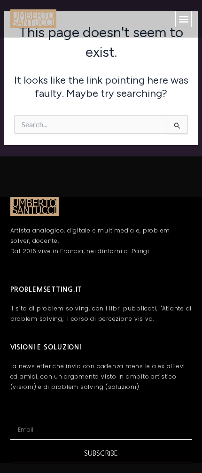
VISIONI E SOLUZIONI (46, 347)
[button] (183, 19)
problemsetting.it (46, 289)
